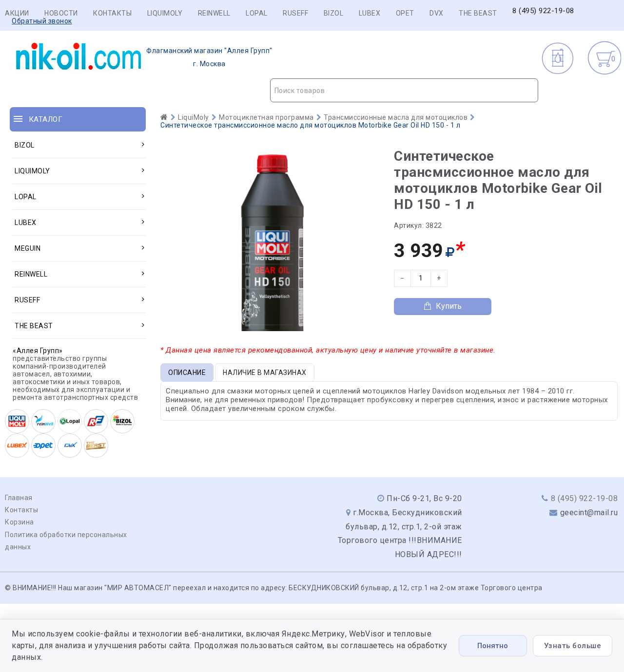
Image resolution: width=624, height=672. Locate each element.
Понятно (492, 645)
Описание (187, 372)
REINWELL (214, 13)
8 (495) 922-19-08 (543, 11)
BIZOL (334, 13)
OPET (405, 13)
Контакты (112, 13)
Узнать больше (573, 645)
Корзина (19, 522)
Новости (61, 13)
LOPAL (257, 13)
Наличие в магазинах (265, 372)
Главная (19, 498)
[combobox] (404, 90)
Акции (17, 13)
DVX (436, 13)
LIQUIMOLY (165, 13)
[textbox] (404, 90)
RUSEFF (295, 13)
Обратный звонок (42, 21)
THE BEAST (478, 13)
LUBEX (370, 13)
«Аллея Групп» (38, 351)
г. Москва (209, 57)
